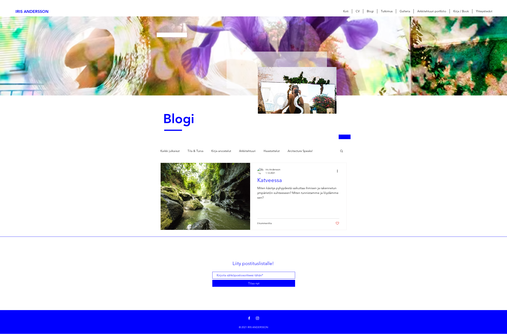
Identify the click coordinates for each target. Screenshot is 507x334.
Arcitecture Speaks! (300, 151)
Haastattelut (272, 151)
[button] (341, 151)
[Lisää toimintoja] (338, 171)
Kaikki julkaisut (170, 151)
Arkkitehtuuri (247, 151)
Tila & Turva (195, 151)
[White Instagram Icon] (257, 318)
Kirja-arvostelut (221, 151)
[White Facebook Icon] (249, 318)
